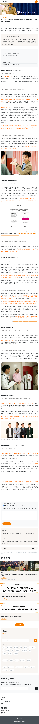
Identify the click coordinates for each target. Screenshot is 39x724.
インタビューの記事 (7, 552)
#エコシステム (22, 660)
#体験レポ (4, 667)
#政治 (30, 650)
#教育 (4, 647)
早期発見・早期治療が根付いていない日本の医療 (11, 53)
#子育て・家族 (9, 647)
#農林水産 (8, 650)
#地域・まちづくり (4, 579)
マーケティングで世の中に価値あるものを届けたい (11, 57)
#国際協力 (25, 647)
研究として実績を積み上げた (7, 60)
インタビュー (4, 577)
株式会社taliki (7, 710)
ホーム (2, 552)
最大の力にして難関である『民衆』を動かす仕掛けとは (11, 616)
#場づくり (16, 660)
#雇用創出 (11, 660)
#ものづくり (16, 653)
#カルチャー (17, 650)
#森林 (14, 579)
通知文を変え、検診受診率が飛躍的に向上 (10, 55)
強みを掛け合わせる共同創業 (7, 62)
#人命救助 (10, 653)
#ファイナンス (32, 667)
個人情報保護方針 (19, 718)
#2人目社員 (12, 670)
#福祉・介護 (16, 647)
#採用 (12, 579)
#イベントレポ (5, 670)
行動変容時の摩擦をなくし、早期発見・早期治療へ (11, 64)
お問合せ (2, 703)
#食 (3, 650)
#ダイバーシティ (24, 650)
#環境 (9, 579)
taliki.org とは (3, 697)
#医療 (7, 23)
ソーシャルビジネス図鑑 (5, 701)
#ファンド (26, 667)
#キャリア (4, 653)
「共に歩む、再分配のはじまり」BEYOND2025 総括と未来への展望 (13, 596)
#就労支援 (28, 660)
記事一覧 (2, 699)
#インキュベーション (19, 667)
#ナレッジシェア (11, 667)
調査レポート (4, 598)
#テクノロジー (5, 660)
